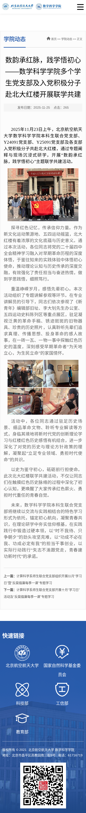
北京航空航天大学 (22, 665)
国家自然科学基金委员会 (62, 670)
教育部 (22, 732)
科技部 (22, 703)
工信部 (62, 703)
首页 (54, 39)
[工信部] (62, 690)
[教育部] (22, 718)
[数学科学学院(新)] (43, 6)
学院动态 (66, 39)
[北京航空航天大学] (22, 653)
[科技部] (22, 690)
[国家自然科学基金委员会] (62, 652)
